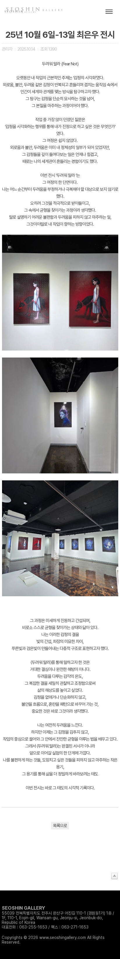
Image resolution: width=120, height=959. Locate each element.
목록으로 (60, 825)
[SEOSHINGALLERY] (20, 12)
